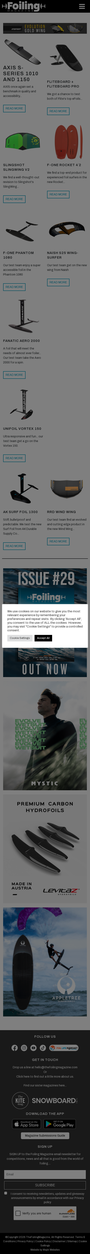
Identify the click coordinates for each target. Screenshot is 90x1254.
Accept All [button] (43, 638)
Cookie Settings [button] (20, 638)
